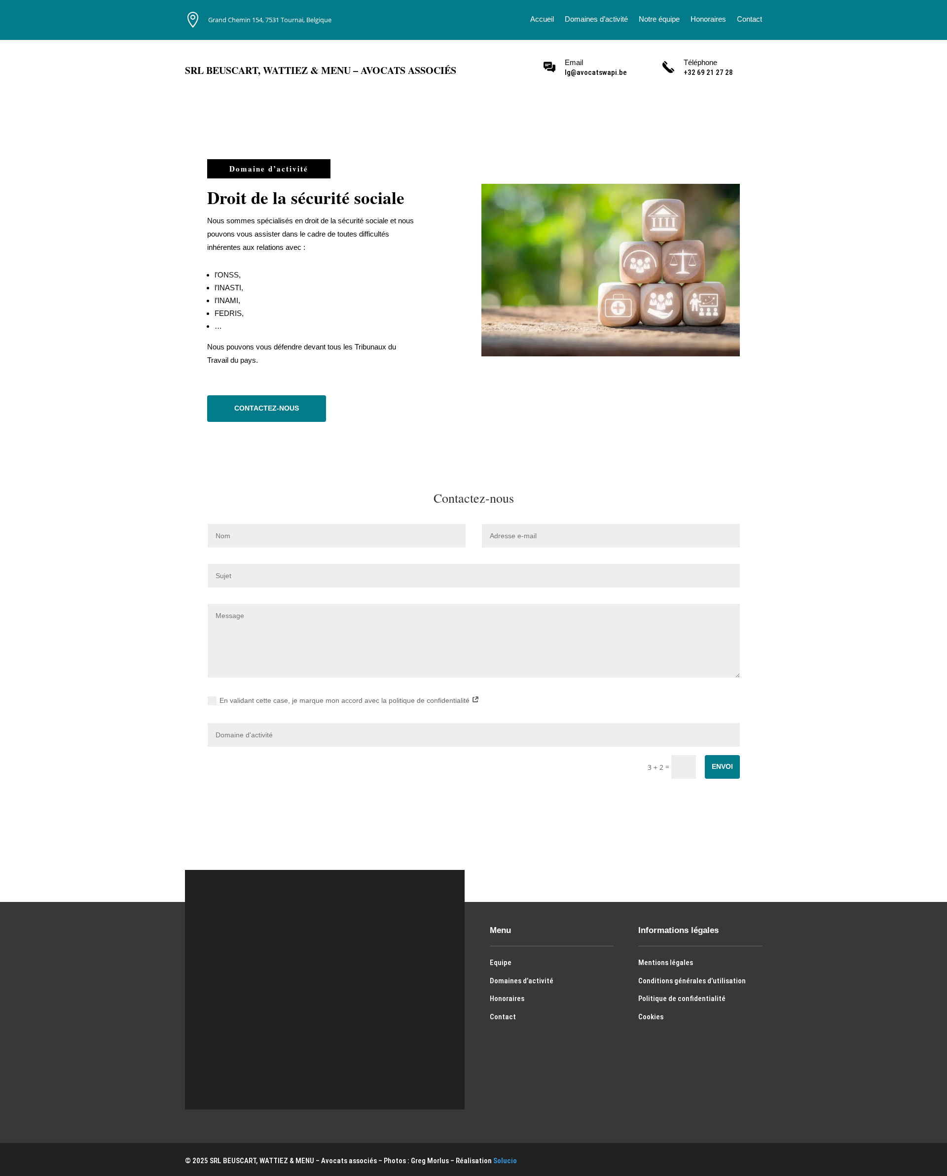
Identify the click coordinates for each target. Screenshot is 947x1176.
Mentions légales (665, 962)
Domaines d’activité (596, 19)
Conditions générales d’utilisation (692, 980)
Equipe (500, 962)
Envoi (722, 766)
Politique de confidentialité (682, 998)
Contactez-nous (266, 408)
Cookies (650, 1016)
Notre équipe (659, 19)
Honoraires (708, 19)
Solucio (505, 1160)
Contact (749, 19)
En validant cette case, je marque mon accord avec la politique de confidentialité (345, 700)
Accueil (542, 19)
